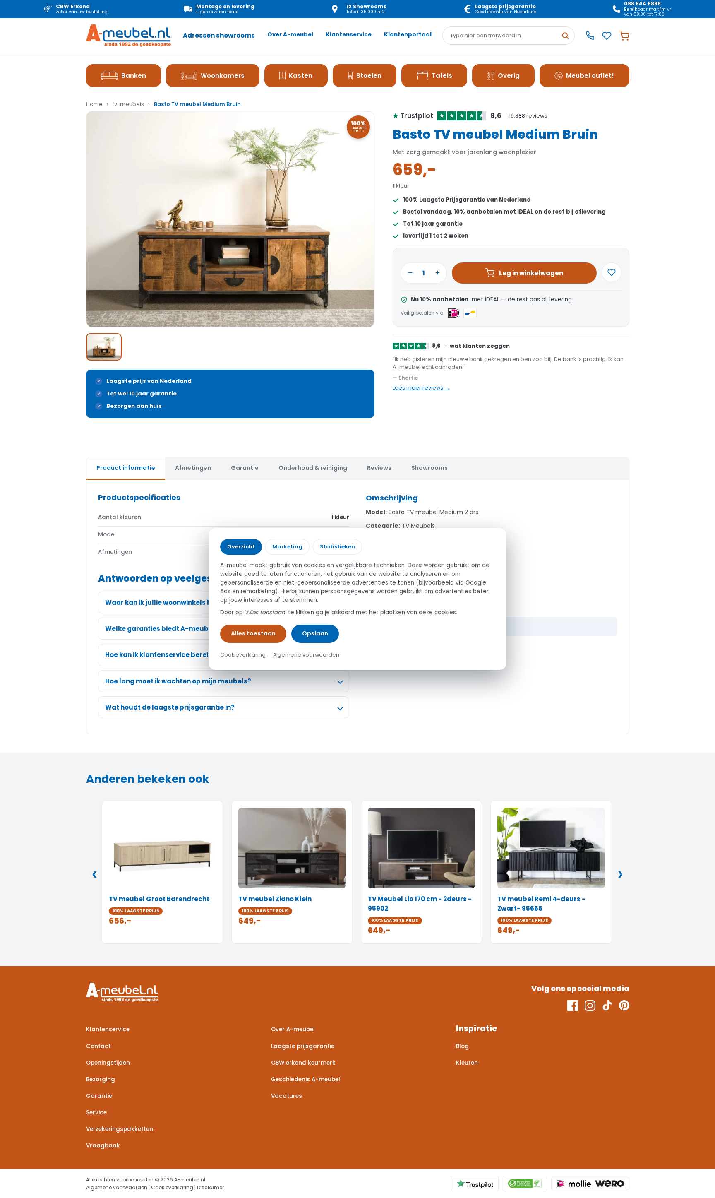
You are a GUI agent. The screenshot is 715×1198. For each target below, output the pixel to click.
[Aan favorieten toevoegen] (611, 272)
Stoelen (368, 75)
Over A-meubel (290, 34)
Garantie (99, 1096)
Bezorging (100, 1079)
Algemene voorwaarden (116, 1187)
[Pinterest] (624, 1005)
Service (96, 1112)
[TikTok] (607, 1005)
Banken (133, 75)
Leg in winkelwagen (531, 273)
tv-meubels (128, 104)
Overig (509, 75)
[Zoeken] (565, 35)
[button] (230, 219)
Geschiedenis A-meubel (305, 1079)
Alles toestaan (253, 633)
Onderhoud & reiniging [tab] (312, 468)
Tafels (442, 75)
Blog (462, 1046)
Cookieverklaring (172, 1187)
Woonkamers (223, 75)
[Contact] (590, 35)
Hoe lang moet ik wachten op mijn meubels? (178, 681)
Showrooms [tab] (429, 468)
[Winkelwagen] (624, 36)
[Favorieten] (607, 36)
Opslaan (315, 633)
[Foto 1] (104, 347)
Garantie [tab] (245, 468)
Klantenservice (349, 34)
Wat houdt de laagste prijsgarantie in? (170, 707)
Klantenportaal (408, 34)
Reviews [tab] (379, 468)
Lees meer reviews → (421, 387)
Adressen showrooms (219, 35)
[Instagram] (590, 1005)
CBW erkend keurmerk (303, 1063)
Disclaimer (210, 1187)
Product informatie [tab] (125, 468)
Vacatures (286, 1096)
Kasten (300, 75)
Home (94, 104)
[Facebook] (572, 1005)
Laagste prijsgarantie (302, 1046)
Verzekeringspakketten (119, 1129)
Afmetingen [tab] (193, 468)
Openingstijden (108, 1063)
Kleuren (467, 1063)
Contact (98, 1046)
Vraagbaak (103, 1146)
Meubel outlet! (590, 75)
